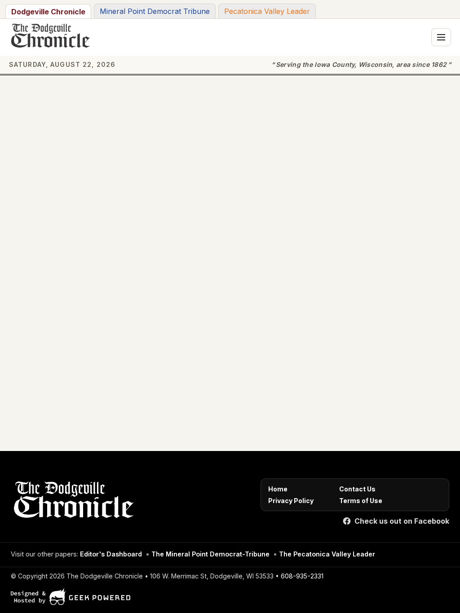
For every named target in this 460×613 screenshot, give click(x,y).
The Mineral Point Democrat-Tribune (210, 554)
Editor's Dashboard (111, 554)
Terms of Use (360, 500)
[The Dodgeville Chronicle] (49, 37)
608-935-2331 (302, 576)
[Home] (72, 501)
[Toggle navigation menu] (441, 37)
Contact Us (357, 489)
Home (278, 489)
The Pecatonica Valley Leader (327, 554)
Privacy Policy (291, 500)
